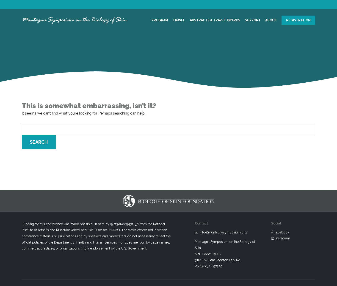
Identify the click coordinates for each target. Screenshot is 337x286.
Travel (179, 20)
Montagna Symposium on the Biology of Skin (74, 20)
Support (253, 20)
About (271, 20)
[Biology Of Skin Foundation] (168, 198)
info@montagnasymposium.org (223, 232)
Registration (298, 20)
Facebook (281, 232)
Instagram (283, 238)
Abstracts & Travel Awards (215, 20)
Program (160, 20)
